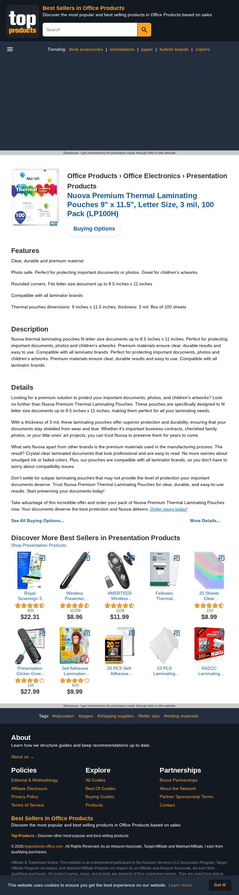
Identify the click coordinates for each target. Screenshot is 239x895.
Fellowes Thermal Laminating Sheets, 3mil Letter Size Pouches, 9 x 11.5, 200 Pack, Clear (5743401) (164, 596)
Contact (167, 804)
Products (94, 804)
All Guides (95, 780)
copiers (202, 49)
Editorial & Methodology (34, 780)
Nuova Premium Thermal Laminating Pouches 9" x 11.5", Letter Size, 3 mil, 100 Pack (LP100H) (140, 204)
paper (147, 49)
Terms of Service (27, 804)
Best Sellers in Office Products (83, 8)
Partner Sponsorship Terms (186, 796)
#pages (85, 715)
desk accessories (86, 49)
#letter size (149, 715)
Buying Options (94, 229)
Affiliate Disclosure (29, 788)
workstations (122, 49)
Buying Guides (100, 796)
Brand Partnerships (179, 780)
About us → (22, 756)
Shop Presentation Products (38, 545)
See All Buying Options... (37, 520)
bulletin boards (174, 49)
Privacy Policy (24, 796)
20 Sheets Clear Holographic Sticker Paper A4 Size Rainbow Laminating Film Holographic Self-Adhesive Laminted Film (209, 596)
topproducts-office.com (44, 846)
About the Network (178, 788)
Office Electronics (151, 176)
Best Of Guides (100, 788)
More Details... (205, 520)
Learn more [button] (180, 885)
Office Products (92, 176)
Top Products (23, 836)
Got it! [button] (220, 885)
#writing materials (181, 715)
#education (63, 715)
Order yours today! (168, 509)
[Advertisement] (119, 103)
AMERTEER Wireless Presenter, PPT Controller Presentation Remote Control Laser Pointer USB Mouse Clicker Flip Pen (119, 596)
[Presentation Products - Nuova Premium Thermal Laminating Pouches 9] (35, 196)
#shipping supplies (115, 715)
